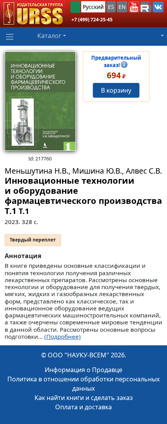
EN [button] (122, 6)
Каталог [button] (49, 35)
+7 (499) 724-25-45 (92, 19)
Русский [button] (93, 6)
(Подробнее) (62, 336)
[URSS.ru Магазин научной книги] (33, 13)
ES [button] (111, 6)
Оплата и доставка (83, 407)
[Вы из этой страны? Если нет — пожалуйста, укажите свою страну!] (75, 7)
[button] (134, 7)
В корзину (116, 90)
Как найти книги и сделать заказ (84, 397)
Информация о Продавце (83, 369)
